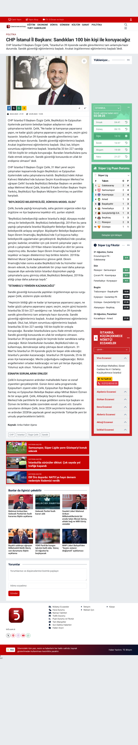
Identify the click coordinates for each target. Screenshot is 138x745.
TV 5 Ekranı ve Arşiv (55, 19)
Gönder (14, 593)
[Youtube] (23, 635)
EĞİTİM (31, 24)
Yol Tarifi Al (106, 379)
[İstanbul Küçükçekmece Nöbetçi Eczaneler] (128, 337)
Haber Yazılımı (115, 650)
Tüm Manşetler (59, 622)
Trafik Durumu (59, 616)
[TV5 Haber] (16, 26)
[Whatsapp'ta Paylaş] (19, 108)
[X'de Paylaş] (14, 108)
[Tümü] (128, 60)
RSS (12, 650)
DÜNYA (54, 24)
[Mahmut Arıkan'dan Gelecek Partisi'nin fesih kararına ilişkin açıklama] (20, 501)
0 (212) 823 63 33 (109, 383)
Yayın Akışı (33, 19)
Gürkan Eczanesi (105, 399)
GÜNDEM (64, 24)
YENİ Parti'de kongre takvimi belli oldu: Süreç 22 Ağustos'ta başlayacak (47, 549)
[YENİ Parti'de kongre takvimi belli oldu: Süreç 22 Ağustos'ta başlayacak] (47, 536)
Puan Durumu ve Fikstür (63, 619)
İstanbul (21, 435)
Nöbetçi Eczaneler (61, 607)
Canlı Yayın (16, 19)
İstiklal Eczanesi (105, 429)
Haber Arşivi (58, 628)
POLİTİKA (97, 24)
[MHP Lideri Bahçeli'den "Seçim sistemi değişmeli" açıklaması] (74, 536)
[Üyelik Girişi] (130, 20)
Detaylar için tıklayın (112, 235)
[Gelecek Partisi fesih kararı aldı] (47, 501)
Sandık (45, 435)
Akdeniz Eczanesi (106, 414)
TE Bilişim (127, 650)
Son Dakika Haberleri (62, 625)
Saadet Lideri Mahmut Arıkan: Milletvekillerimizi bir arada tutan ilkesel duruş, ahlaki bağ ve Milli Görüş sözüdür (74, 517)
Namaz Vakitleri (60, 613)
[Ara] (125, 25)
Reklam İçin (89, 610)
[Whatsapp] (28, 635)
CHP (12, 435)
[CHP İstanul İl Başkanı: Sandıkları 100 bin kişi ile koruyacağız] (47, 80)
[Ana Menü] (125, 28)
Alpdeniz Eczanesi (106, 391)
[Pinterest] (13, 635)
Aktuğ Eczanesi (105, 422)
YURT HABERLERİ (36, 28)
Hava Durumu (59, 610)
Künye (112, 607)
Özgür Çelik (33, 435)
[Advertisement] (112, 83)
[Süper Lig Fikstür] (128, 245)
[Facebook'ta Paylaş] (9, 108)
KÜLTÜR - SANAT (80, 24)
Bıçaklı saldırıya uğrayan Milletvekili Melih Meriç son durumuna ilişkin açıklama (20, 549)
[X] (8, 635)
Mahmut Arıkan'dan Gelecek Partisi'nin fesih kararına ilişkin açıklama (20, 514)
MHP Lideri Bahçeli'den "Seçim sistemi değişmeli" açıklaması (73, 548)
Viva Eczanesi (104, 358)
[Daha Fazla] (24, 108)
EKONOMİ (42, 24)
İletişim (87, 607)
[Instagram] (18, 635)
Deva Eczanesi (104, 407)
